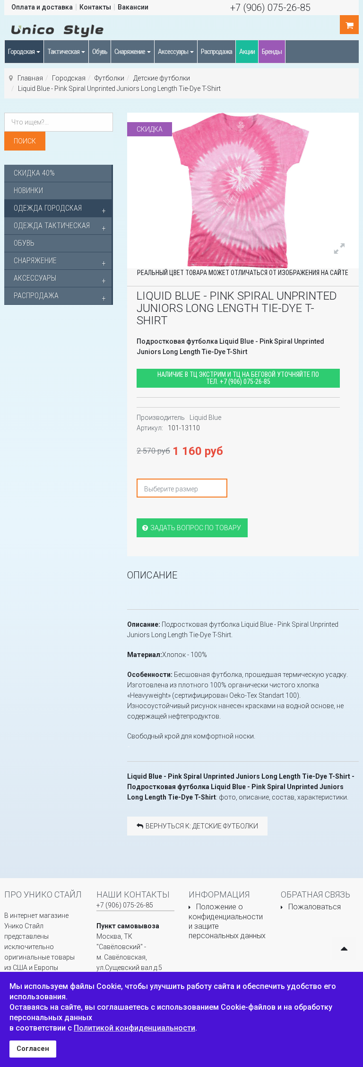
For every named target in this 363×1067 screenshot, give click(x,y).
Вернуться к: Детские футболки (202, 826)
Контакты (95, 7)
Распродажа (216, 51)
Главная (30, 78)
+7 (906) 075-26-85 (270, 7)
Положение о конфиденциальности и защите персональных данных (227, 921)
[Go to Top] (344, 948)
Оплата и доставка (42, 7)
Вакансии (133, 7)
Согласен (33, 1049)
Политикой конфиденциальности (134, 1027)
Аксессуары (173, 51)
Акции (247, 51)
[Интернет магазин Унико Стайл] (57, 29)
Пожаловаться (314, 906)
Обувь (99, 51)
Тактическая (63, 51)
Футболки (109, 78)
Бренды (272, 51)
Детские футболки (161, 78)
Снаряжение (130, 51)
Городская (21, 51)
